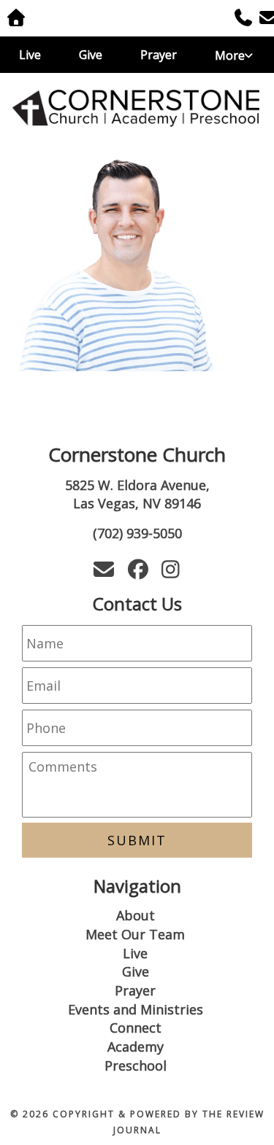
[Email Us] (263, 20)
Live (30, 55)
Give (90, 55)
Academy (135, 1046)
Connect (135, 1027)
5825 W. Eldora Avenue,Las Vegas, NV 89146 (137, 494)
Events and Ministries (135, 1009)
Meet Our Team (135, 934)
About (135, 915)
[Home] (137, 105)
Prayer (158, 55)
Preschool (135, 1065)
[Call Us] (238, 20)
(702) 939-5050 (137, 533)
